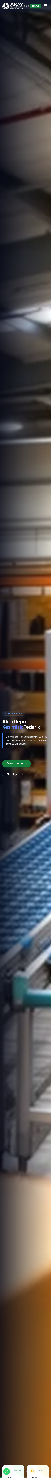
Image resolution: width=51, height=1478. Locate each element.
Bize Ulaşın (12, 774)
